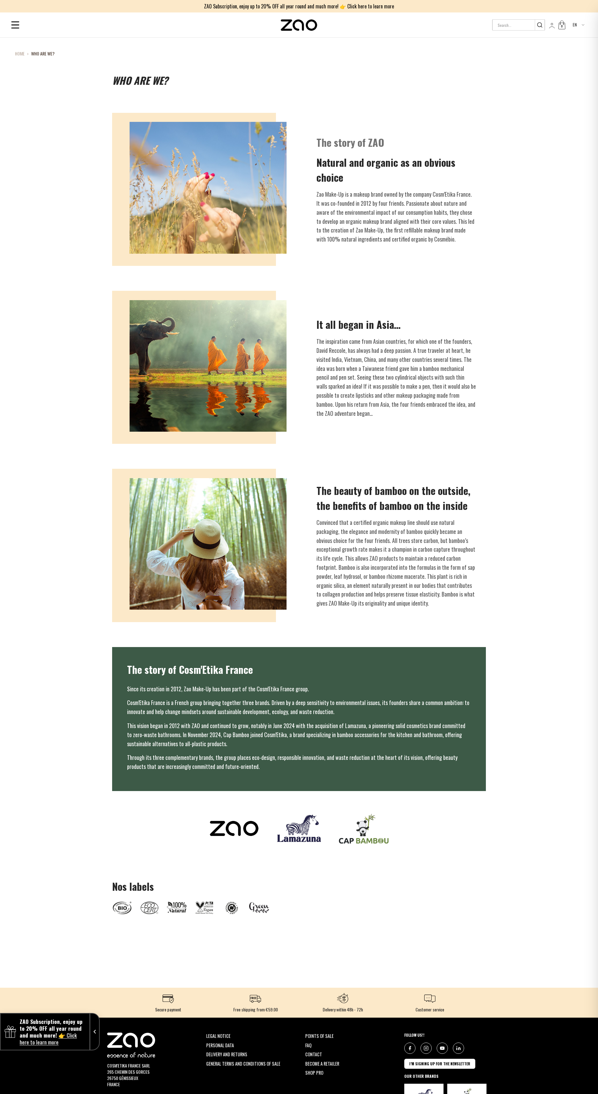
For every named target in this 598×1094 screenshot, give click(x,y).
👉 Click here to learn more (367, 6)
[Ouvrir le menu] (15, 25)
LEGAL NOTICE (218, 1036)
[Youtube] (442, 1048)
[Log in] (551, 25)
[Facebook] (409, 1048)
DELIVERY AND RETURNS (226, 1054)
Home (20, 53)
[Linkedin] (458, 1048)
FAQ (308, 1045)
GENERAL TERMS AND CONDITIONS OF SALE (243, 1063)
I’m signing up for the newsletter (439, 1063)
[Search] (539, 25)
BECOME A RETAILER (322, 1063)
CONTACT (313, 1054)
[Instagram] (426, 1048)
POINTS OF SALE (319, 1036)
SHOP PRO (314, 1072)
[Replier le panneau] (95, 1031)
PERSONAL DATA (220, 1045)
